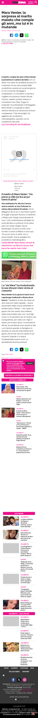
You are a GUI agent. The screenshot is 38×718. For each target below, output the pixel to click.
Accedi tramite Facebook (20, 374)
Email (9, 355)
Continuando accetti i (18, 359)
